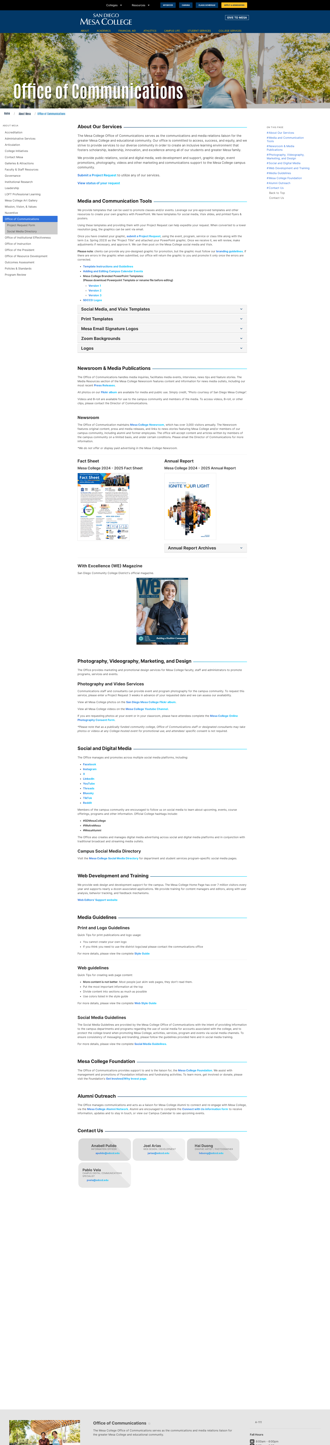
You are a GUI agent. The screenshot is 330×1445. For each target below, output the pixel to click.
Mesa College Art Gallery (21, 200)
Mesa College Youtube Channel (147, 709)
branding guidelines (229, 251)
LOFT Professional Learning (23, 194)
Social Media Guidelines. (150, 1044)
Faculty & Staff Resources (21, 169)
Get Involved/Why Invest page (126, 1078)
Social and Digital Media (284, 163)
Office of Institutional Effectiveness (28, 237)
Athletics (150, 30)
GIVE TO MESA (237, 17)
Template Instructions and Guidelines (108, 266)
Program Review (15, 274)
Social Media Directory (22, 231)
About (85, 30)
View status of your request (99, 183)
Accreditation (13, 132)
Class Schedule (207, 5)
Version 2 (95, 290)
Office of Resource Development (26, 256)
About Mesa (25, 113)
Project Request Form (21, 225)
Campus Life (172, 30)
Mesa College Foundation (195, 1070)
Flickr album (109, 392)
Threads (88, 788)
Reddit (87, 802)
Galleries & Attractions (19, 163)
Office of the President (19, 250)
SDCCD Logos (92, 300)
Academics (104, 30)
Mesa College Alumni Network (107, 1109)
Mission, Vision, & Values (21, 206)
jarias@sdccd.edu (158, 1153)
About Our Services (281, 132)
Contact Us (276, 188)
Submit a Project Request (97, 175)
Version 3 (95, 295)
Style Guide (142, 953)
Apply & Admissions (234, 5)
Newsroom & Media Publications (280, 147)
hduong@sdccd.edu (211, 1153)
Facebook (89, 764)
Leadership (12, 188)
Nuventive (11, 212)
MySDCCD (168, 5)
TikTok (87, 798)
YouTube (89, 783)
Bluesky (88, 793)
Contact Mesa (14, 157)
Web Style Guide (145, 1003)
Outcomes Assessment (19, 262)
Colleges (114, 5)
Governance (12, 175)
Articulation (12, 144)
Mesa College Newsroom (147, 424)
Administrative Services (20, 138)
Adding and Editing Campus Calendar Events (113, 271)
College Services (230, 30)
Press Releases (104, 385)
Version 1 (95, 285)
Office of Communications (22, 219)
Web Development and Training (289, 168)
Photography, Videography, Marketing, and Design (285, 156)
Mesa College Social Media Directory (113, 858)
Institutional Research (19, 182)
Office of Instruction (18, 243)
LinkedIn (88, 778)
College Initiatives (16, 151)
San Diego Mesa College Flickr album (151, 702)
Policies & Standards (18, 268)
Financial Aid (127, 30)
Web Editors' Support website (98, 900)
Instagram (90, 769)
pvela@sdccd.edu (97, 1180)
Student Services (199, 30)
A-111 (258, 1422)
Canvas (186, 5)
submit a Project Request (144, 236)
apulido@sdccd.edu (108, 1153)
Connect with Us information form (205, 1109)
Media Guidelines (280, 173)
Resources (141, 5)
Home (7, 113)
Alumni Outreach (279, 183)
